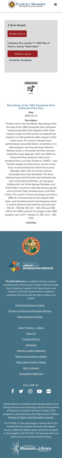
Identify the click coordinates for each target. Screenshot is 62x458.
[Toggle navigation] (55, 5)
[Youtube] (39, 391)
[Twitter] (21, 391)
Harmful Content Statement (31, 350)
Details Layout (22, 53)
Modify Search (17, 33)
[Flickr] (48, 391)
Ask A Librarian (31, 368)
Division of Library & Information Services (29, 311)
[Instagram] (30, 391)
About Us (31, 333)
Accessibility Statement (31, 373)
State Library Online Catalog (31, 362)
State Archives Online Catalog (31, 356)
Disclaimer (31, 345)
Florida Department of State (29, 305)
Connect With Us (31, 339)
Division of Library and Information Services (31, 417)
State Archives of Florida (30, 316)
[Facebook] (12, 391)
